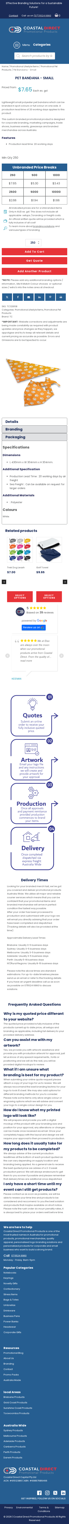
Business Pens (12, 1316)
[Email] (29, 297)
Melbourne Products (15, 1436)
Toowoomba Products (16, 1413)
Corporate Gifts (12, 1332)
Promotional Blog (13, 1353)
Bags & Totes (11, 1299)
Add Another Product (34, 271)
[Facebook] (18, 297)
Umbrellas (9, 1305)
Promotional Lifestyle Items (24, 66)
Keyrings (8, 1278)
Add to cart (34, 252)
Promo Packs (11, 1374)
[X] (7, 297)
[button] (57, 15)
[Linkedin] (39, 297)
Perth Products (12, 1452)
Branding (9, 1363)
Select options (20, 596)
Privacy (8, 1507)
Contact (13, 15)
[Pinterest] (50, 297)
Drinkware (9, 1310)
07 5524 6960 (19, 1255)
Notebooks (10, 1272)
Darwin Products (13, 1457)
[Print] (61, 297)
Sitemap (60, 1507)
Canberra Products (15, 1446)
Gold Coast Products (15, 1402)
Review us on (31, 627)
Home (5, 66)
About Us (9, 1358)
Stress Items (11, 1294)
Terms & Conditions (44, 1509)
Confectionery (12, 1289)
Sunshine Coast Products (18, 1408)
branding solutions (43, 226)
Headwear (10, 1327)
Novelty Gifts (11, 1283)
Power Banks (11, 1321)
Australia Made (12, 1380)
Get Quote (34, 261)
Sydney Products (13, 1430)
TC (11, 316)
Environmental (24, 1507)
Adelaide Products (14, 1441)
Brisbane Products (14, 1397)
